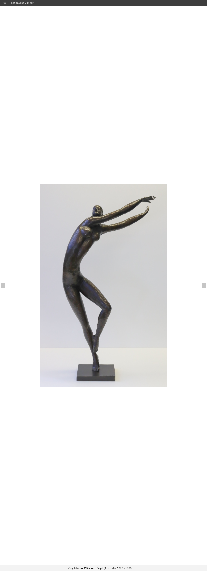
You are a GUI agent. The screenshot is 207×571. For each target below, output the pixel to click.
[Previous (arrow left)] (5, 285)
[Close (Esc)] (204, 3)
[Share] (198, 3)
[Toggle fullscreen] (191, 3)
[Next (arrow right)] (202, 285)
